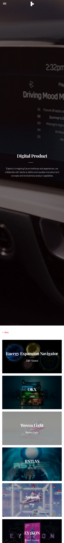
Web (6, 332)
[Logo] (32, 4)
